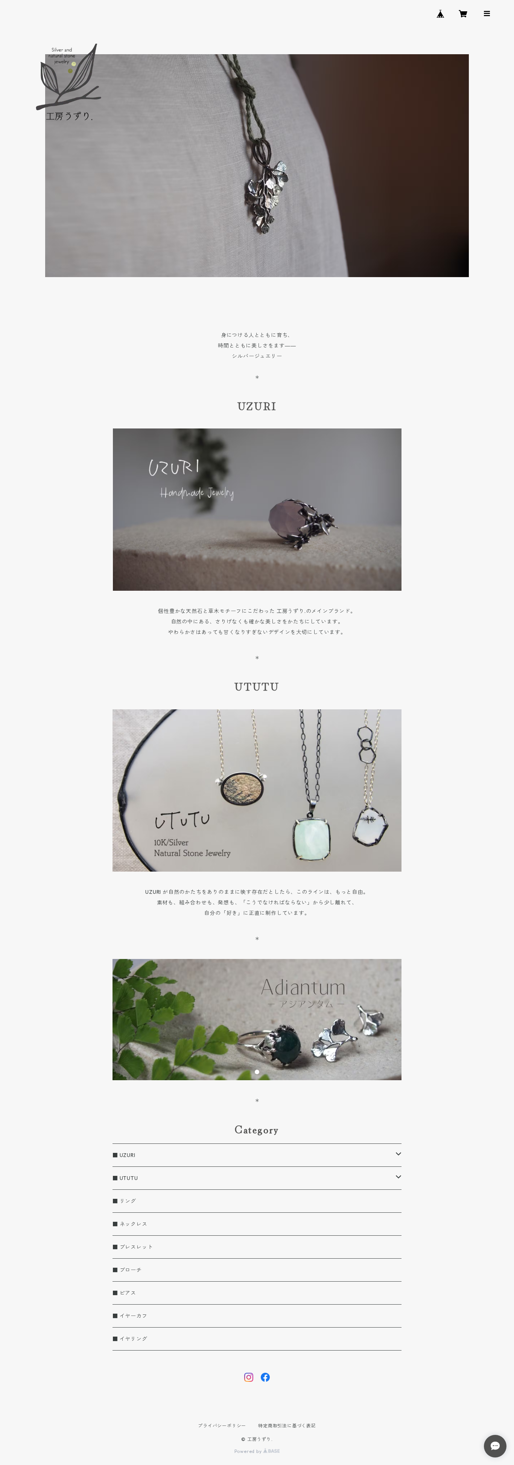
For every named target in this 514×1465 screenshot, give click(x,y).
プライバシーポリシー (222, 1425)
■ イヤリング (130, 1338)
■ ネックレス (130, 1224)
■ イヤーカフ (130, 1316)
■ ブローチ (127, 1270)
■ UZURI (124, 1155)
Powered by (248, 1451)
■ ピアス (124, 1293)
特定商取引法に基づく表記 (287, 1425)
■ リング (124, 1201)
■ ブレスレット (133, 1247)
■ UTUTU (125, 1178)
